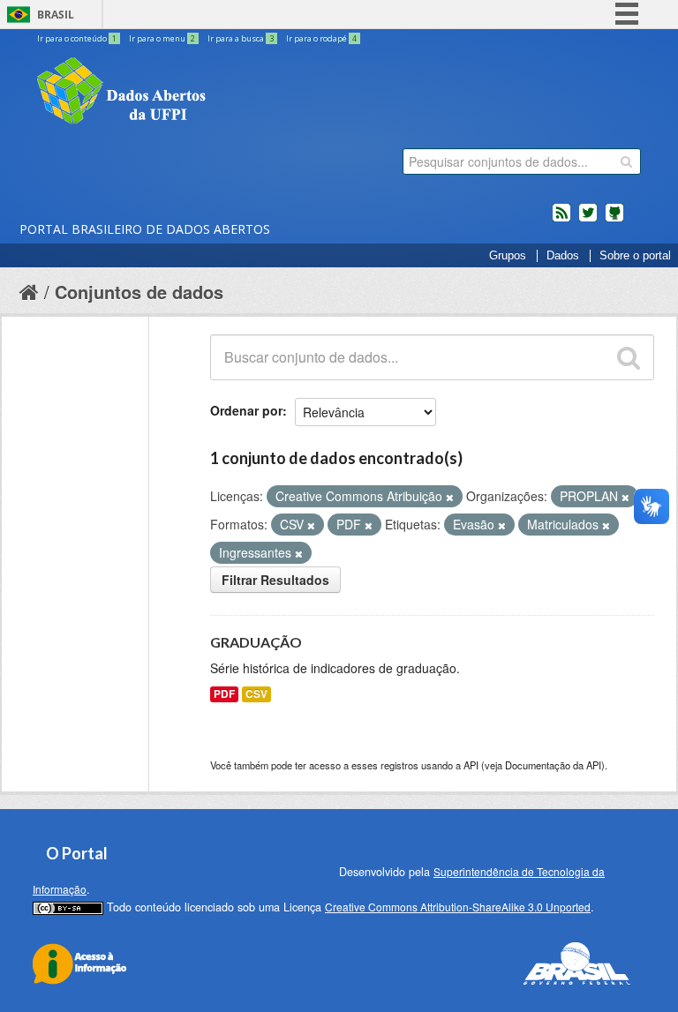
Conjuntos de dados (139, 291)
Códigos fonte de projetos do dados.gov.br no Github (614, 220)
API (470, 765)
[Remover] (450, 497)
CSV (256, 693)
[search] (626, 161)
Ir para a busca (240, 38)
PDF (224, 693)
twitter (588, 220)
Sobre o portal (635, 256)
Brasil (55, 14)
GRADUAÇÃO (256, 641)
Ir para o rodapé (321, 38)
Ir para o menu (162, 38)
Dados (562, 256)
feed (561, 220)
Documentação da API (553, 765)
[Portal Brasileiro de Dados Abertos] (227, 92)
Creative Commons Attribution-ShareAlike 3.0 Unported (458, 906)
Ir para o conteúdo (77, 38)
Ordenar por (246, 410)
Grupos (507, 256)
